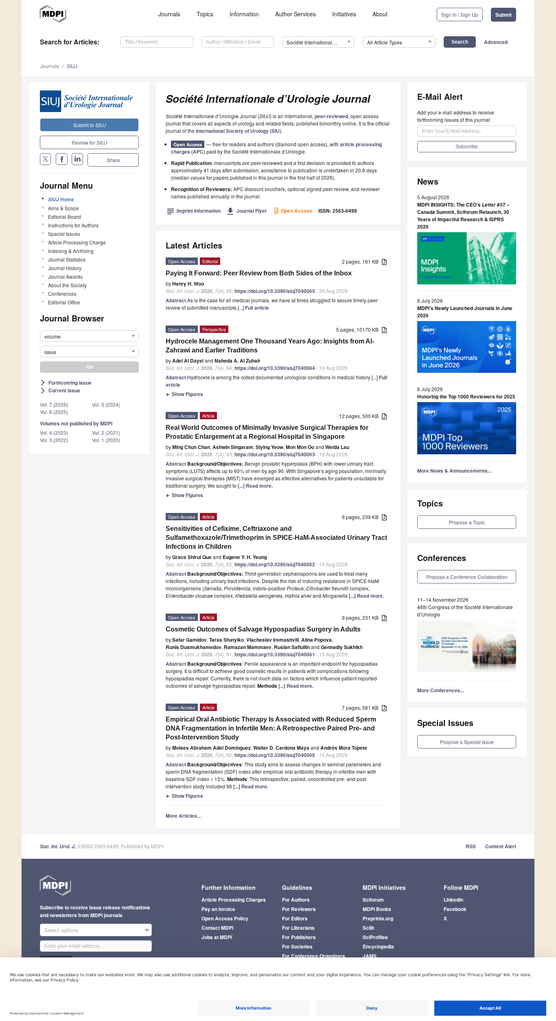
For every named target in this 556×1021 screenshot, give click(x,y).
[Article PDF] (384, 262)
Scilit (368, 927)
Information (244, 14)
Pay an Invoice (218, 909)
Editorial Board (64, 216)
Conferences (62, 293)
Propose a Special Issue (467, 741)
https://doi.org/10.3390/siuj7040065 (274, 291)
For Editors (295, 918)
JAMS (370, 955)
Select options (61, 930)
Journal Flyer (246, 210)
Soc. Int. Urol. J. (58, 846)
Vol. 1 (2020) (106, 439)
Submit (503, 14)
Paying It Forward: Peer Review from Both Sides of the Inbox (259, 273)
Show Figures (184, 394)
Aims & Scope (63, 208)
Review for (89, 142)
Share (113, 159)
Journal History (64, 267)
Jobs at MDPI (216, 937)
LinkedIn (453, 899)
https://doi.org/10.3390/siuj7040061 (274, 654)
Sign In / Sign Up (459, 14)
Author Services (295, 14)
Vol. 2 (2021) (106, 432)
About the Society (67, 285)
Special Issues (64, 233)
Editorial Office (64, 302)
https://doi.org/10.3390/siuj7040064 (274, 368)
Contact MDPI (217, 927)
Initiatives (344, 14)
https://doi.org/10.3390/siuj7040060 (274, 755)
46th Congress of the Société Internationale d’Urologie (465, 610)
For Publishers (299, 937)
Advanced (496, 42)
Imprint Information (194, 210)
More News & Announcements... (454, 470)
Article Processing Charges (233, 899)
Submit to (89, 124)
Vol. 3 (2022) (54, 439)
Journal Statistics (66, 259)
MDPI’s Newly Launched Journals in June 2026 (464, 311)
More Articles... (183, 815)
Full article (257, 307)
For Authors (296, 899)
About (379, 14)
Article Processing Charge (77, 242)
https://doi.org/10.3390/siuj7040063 (274, 454)
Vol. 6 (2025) (54, 411)
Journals (169, 14)
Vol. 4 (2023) (54, 432)
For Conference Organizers (313, 955)
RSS (471, 846)
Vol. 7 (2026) (54, 404)
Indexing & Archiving (71, 250)
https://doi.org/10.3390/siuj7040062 (274, 564)
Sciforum (373, 899)
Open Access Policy (224, 918)
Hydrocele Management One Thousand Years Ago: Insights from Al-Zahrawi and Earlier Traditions (270, 346)
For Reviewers (299, 909)
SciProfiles (375, 937)
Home (61, 199)
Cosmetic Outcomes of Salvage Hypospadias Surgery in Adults (263, 629)
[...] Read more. (255, 485)
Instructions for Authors (73, 225)
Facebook (455, 909)
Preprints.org (378, 918)
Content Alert (500, 846)
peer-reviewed (331, 116)
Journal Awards (65, 276)
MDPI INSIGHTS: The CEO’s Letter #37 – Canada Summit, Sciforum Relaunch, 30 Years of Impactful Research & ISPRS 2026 (463, 215)
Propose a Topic (467, 522)
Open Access (187, 144)
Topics (205, 14)
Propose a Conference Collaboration (467, 576)
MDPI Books (377, 909)
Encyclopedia (378, 946)
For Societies (297, 946)
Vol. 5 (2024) (106, 404)
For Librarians (298, 927)
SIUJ (72, 65)
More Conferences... (440, 690)
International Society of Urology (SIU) (238, 130)
